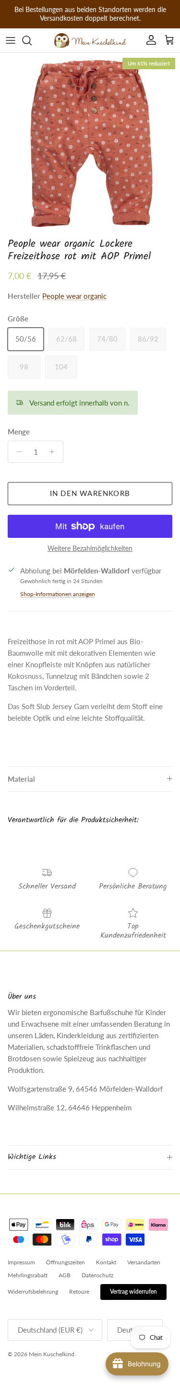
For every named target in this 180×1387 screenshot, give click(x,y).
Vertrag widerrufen (133, 1291)
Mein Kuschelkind (51, 1354)
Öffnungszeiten (65, 1262)
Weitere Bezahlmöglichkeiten (90, 548)
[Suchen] (31, 40)
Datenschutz (97, 1275)
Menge (19, 431)
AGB (65, 1275)
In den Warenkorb (90, 493)
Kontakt (106, 1262)
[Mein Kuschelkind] (90, 40)
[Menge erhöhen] (54, 451)
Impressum (21, 1262)
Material (21, 779)
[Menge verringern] (16, 451)
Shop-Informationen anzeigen (57, 594)
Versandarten (143, 1262)
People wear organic (74, 296)
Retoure (79, 1291)
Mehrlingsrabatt (28, 1275)
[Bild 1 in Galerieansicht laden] (90, 143)
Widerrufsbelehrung (33, 1291)
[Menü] (10, 40)
